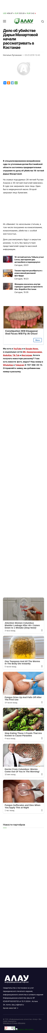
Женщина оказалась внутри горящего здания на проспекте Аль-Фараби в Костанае (28, 286)
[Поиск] (42, 21)
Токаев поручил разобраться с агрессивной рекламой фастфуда (28, 273)
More (37, 340)
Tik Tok (16, 355)
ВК (24, 352)
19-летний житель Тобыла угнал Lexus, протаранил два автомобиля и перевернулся (29, 259)
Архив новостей (9, 1008)
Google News (31, 348)
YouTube (17, 348)
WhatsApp (8, 365)
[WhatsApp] (16, 82)
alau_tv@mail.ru (18, 1005)
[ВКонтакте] (4, 82)
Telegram (19, 365)
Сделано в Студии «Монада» (14, 1023)
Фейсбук (7, 355)
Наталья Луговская (12, 55)
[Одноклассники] (8, 82)
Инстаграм (27, 355)
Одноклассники (34, 352)
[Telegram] (12, 82)
